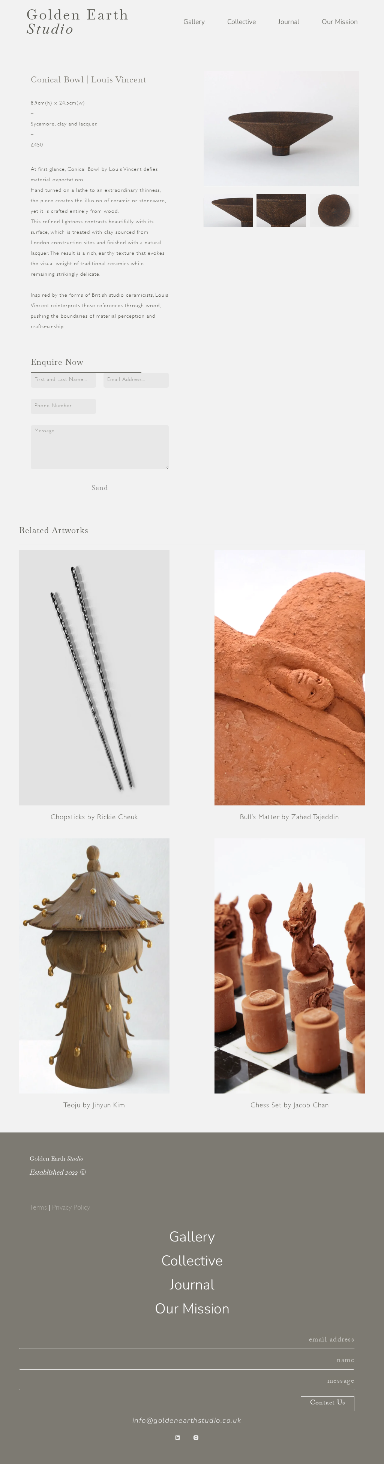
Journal (288, 22)
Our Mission (340, 22)
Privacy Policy (71, 1207)
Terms (38, 1207)
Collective (241, 22)
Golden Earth (77, 21)
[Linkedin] (177, 1437)
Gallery (194, 22)
